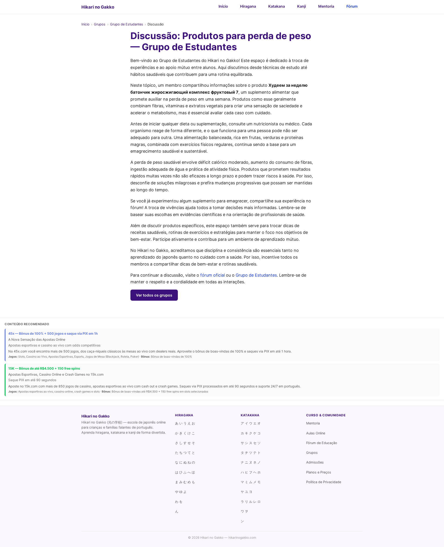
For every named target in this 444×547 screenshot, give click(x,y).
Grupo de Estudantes (126, 24)
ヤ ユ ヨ (246, 492)
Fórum (352, 6)
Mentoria (326, 6)
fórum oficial (212, 275)
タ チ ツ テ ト (251, 452)
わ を (178, 502)
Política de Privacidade (323, 482)
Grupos (99, 24)
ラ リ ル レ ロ (251, 502)
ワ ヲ (244, 511)
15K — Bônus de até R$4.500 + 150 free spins (44, 368)
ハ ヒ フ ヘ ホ (251, 472)
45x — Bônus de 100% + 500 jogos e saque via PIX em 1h (53, 333)
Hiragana (248, 6)
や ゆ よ (181, 492)
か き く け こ (185, 433)
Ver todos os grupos (154, 295)
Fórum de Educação (321, 443)
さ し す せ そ (185, 443)
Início (223, 6)
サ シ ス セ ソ (251, 443)
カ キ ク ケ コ (251, 433)
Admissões (315, 462)
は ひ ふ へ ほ (185, 472)
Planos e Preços (318, 472)
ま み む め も (185, 482)
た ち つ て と (185, 452)
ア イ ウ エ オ (251, 423)
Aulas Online (315, 433)
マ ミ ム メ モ (251, 482)
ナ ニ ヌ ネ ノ (251, 462)
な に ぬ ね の (185, 462)
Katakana (276, 6)
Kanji (301, 6)
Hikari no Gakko (97, 6)
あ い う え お (185, 423)
